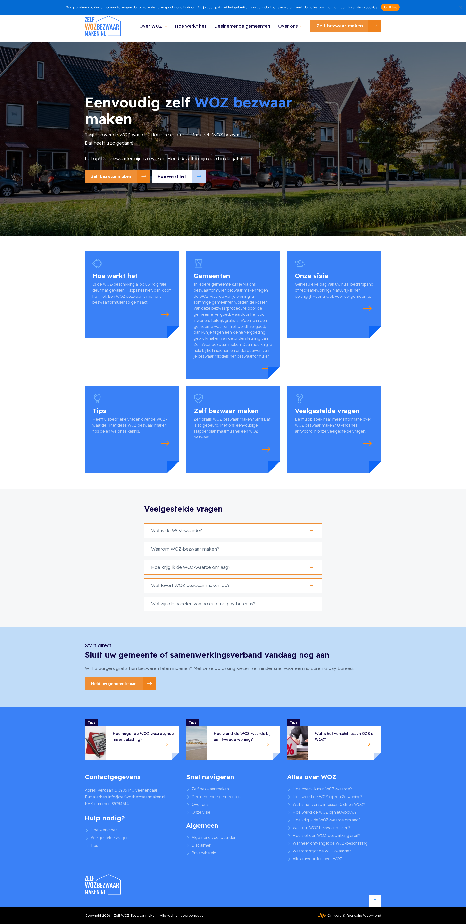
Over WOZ (150, 26)
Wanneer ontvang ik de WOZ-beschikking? (331, 843)
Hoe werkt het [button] (172, 176)
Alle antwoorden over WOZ (317, 858)
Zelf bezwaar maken (339, 26)
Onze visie (201, 812)
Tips (94, 845)
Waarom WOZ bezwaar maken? (321, 827)
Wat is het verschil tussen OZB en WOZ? (329, 804)
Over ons (288, 26)
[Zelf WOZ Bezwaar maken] (103, 26)
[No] (460, 7)
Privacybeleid (204, 852)
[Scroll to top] (375, 901)
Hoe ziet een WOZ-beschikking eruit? (326, 835)
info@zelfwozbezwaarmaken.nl (136, 796)
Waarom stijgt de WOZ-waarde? (322, 851)
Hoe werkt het (190, 26)
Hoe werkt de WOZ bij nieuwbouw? (325, 812)
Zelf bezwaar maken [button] (111, 176)
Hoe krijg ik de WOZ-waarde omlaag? (326, 819)
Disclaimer (201, 845)
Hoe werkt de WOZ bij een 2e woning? (327, 796)
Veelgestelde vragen (110, 837)
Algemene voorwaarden (214, 837)
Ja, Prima (390, 7)
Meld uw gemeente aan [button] (114, 683)
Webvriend (372, 915)
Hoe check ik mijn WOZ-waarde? (322, 788)
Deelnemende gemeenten (242, 26)
